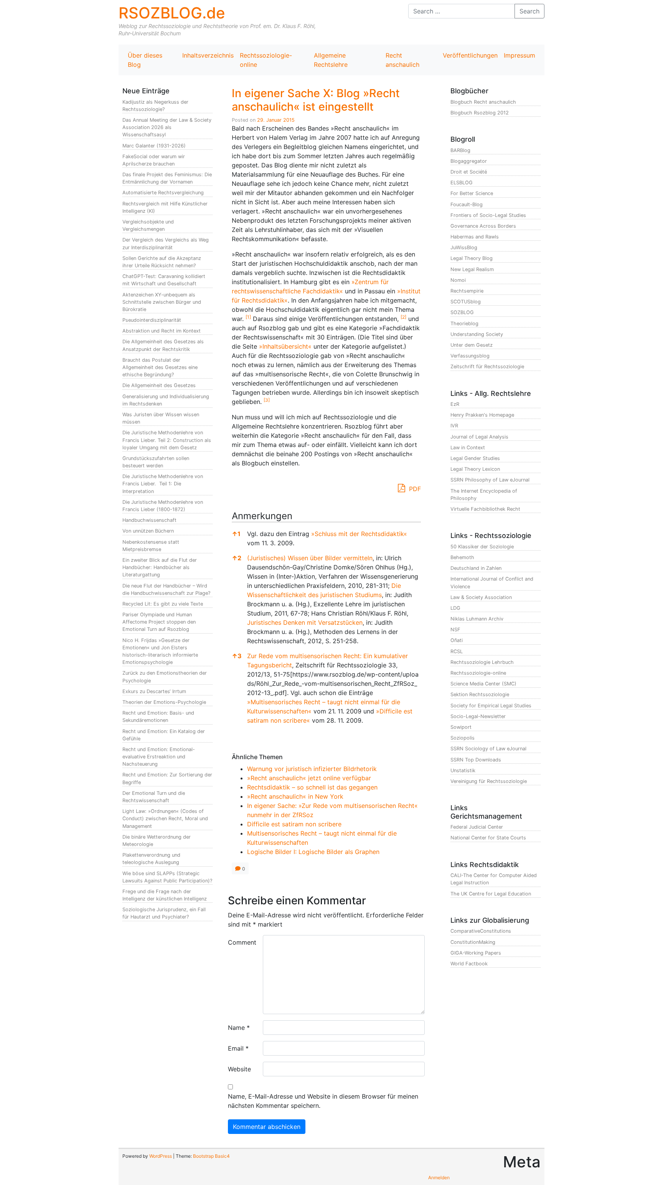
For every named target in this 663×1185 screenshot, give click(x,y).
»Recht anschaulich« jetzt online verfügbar (309, 778)
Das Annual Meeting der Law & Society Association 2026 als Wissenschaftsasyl (166, 127)
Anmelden (439, 1177)
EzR (454, 404)
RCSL (456, 651)
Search (529, 11)
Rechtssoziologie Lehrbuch (482, 662)
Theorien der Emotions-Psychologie (164, 702)
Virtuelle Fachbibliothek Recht (485, 509)
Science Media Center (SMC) (483, 684)
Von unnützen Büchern (148, 531)
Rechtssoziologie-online (266, 59)
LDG (455, 608)
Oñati (456, 640)
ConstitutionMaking (472, 942)
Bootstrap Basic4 (211, 1156)
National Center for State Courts (488, 838)
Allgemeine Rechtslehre (331, 59)
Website (239, 1069)
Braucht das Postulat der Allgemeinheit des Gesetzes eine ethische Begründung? (160, 367)
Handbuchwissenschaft (149, 520)
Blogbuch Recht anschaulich (483, 102)
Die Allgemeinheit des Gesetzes (159, 385)
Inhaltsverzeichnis (208, 55)
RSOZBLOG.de (172, 12)
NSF (455, 629)
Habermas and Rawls (474, 237)
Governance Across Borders (483, 226)
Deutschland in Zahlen (475, 568)
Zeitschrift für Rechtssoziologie (487, 366)
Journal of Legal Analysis (479, 437)
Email (238, 1048)
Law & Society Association (481, 597)
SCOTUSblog (465, 302)
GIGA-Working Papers (475, 953)
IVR (454, 426)
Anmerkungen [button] (262, 515)
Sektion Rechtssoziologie (479, 694)
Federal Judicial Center (476, 827)
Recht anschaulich (402, 59)
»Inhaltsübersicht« (285, 346)
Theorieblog (464, 323)
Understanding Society (476, 334)
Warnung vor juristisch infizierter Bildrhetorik (312, 769)
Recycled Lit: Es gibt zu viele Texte (162, 604)
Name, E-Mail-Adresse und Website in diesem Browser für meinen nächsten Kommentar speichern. (323, 1100)
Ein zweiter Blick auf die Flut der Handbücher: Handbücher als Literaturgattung (159, 567)
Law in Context (467, 447)
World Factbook (469, 964)
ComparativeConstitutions (480, 931)
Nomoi (458, 280)
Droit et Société (468, 172)
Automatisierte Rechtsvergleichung (163, 192)
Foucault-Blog (466, 204)
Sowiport (461, 727)
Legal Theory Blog (471, 258)
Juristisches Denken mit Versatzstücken (305, 622)
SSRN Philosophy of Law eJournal (489, 480)
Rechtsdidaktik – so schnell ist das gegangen (312, 787)
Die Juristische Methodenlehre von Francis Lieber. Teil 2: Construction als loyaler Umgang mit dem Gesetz (166, 440)
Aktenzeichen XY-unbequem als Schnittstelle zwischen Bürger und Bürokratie (161, 302)
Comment (242, 942)
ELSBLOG (461, 182)
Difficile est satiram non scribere (294, 824)
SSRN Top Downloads (475, 760)
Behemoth (462, 557)
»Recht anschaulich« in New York (295, 796)
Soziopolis (462, 738)
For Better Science (471, 193)
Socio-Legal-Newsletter (478, 716)
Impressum (519, 55)
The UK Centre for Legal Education (490, 894)
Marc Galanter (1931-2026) (154, 146)
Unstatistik (462, 770)
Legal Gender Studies (475, 458)
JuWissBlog (463, 247)
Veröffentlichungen (470, 55)
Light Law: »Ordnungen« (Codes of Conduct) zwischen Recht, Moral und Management (165, 818)
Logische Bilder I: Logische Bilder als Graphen (313, 852)
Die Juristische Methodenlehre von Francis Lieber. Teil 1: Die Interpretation (162, 483)
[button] (248, 319)
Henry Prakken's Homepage (482, 415)
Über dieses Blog (145, 59)
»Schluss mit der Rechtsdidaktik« (359, 534)
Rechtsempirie (466, 291)
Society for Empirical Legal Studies (490, 705)
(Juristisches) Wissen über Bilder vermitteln (310, 558)
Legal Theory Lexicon (475, 469)
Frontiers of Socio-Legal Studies (488, 215)
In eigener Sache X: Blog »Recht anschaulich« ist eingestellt (316, 99)
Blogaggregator (468, 161)
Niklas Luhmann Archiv (476, 619)
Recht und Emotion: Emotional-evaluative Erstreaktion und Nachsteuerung (158, 756)
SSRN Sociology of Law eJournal (488, 748)
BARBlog (460, 150)
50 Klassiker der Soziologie (482, 546)
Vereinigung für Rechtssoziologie (488, 781)
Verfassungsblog (470, 356)
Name (239, 1027)
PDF (414, 489)
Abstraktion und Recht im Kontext (161, 331)
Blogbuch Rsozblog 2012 (479, 113)
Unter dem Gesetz (471, 345)
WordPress (160, 1156)
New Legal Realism (472, 269)
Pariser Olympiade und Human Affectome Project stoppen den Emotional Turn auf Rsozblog (159, 622)
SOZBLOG (462, 312)
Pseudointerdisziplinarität (151, 320)
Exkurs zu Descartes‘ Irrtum (154, 691)
